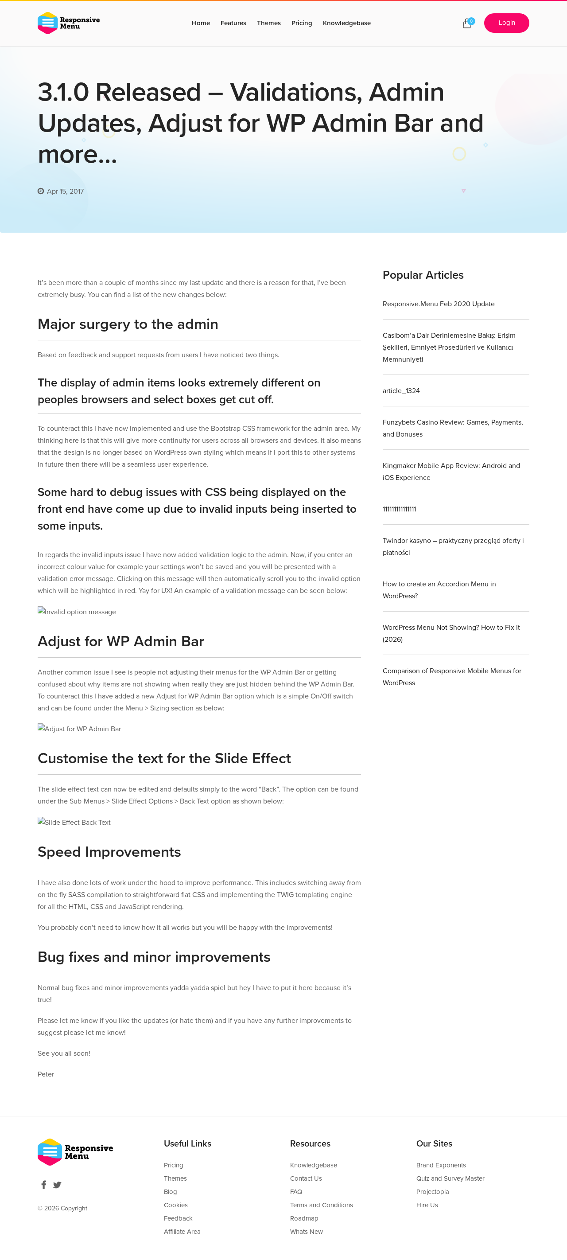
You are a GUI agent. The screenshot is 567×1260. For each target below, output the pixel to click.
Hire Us (427, 1205)
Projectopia (432, 1192)
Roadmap (304, 1218)
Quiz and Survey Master (450, 1178)
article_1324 (401, 390)
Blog (170, 1192)
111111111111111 (399, 509)
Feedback (178, 1218)
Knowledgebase (347, 23)
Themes (269, 23)
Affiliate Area (182, 1232)
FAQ (296, 1192)
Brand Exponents (441, 1165)
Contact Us (306, 1178)
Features (233, 23)
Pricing (301, 23)
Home (201, 23)
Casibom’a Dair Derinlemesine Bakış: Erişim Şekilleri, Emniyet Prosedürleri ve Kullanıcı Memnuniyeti (449, 347)
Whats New (306, 1232)
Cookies (176, 1205)
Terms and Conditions (321, 1205)
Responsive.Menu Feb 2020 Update (439, 304)
